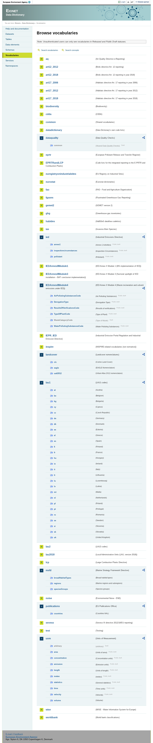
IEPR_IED (51, 335)
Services (10, 60)
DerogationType (61, 302)
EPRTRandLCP (54, 163)
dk (55, 424)
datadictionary (54, 130)
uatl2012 (58, 373)
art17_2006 (52, 82)
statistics (58, 682)
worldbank (52, 717)
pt (55, 509)
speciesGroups (61, 589)
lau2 (48, 546)
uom (48, 638)
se (55, 520)
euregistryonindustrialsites (61, 174)
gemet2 (50, 205)
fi (54, 447)
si (55, 526)
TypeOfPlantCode (62, 314)
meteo (57, 676)
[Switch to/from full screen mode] (132, 2)
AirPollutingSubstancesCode (67, 296)
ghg (48, 213)
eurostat (50, 182)
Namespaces (12, 66)
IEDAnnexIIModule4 (57, 285)
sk (55, 532)
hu (55, 458)
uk (55, 537)
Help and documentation (17, 28)
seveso (50, 622)
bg (55, 401)
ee (55, 430)
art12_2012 (52, 67)
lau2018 (50, 554)
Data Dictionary (28, 23)
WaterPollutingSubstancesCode (68, 326)
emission (58, 664)
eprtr (48, 155)
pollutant (58, 256)
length (57, 670)
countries (58, 613)
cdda (48, 114)
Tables (9, 39)
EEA (17, 2)
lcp (47, 562)
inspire (49, 347)
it (54, 469)
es (55, 441)
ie (55, 464)
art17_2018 (52, 98)
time (56, 688)
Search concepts (72, 50)
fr (54, 452)
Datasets (10, 34)
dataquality (52, 138)
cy (55, 407)
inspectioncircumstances (65, 250)
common (51, 122)
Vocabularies (12, 55)
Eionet (17, 23)
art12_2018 (52, 75)
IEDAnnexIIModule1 (57, 266)
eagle (56, 368)
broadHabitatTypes (62, 578)
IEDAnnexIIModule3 (57, 274)
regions (57, 583)
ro (55, 515)
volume (57, 700)
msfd (48, 570)
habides (50, 221)
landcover (51, 354)
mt (55, 492)
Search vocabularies (49, 50)
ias (47, 229)
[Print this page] (128, 2)
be (55, 396)
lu (55, 481)
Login (123, 2)
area (56, 652)
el (55, 435)
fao (47, 189)
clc (55, 362)
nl (55, 498)
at (55, 390)
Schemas (10, 50)
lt (54, 475)
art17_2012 (52, 90)
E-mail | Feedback (14, 734)
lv (55, 486)
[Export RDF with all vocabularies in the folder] (143, 138)
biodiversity (52, 106)
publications (53, 606)
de (55, 418)
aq (47, 59)
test (48, 630)
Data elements (12, 44)
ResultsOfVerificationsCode (66, 308)
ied (47, 237)
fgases (49, 197)
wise (48, 709)
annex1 (57, 244)
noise (49, 598)
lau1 (48, 382)
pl (55, 503)
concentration (60, 658)
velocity (57, 694)
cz (55, 413)
